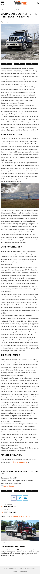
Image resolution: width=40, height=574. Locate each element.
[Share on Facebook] (6, 64)
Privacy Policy (23, 571)
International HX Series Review (13, 546)
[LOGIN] (38, 3)
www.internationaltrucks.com (19, 462)
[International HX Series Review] (20, 530)
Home (15, 571)
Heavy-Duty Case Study (20, 517)
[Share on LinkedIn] (32, 64)
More (12, 555)
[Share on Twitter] (19, 64)
